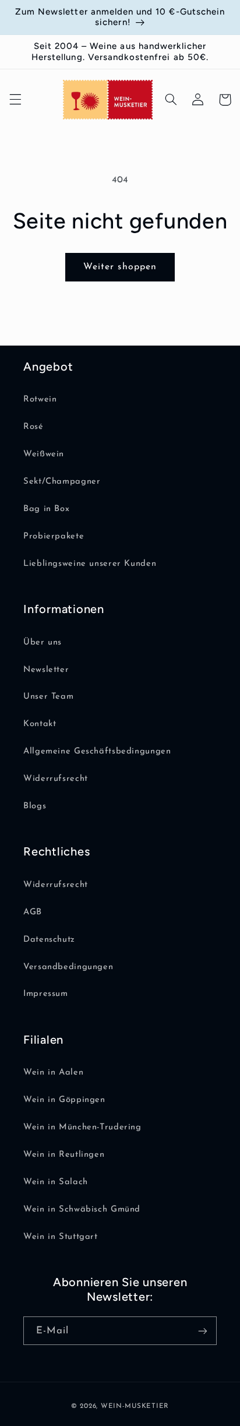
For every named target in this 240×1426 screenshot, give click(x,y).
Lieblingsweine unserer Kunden (89, 563)
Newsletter (46, 670)
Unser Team (48, 696)
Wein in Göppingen (64, 1100)
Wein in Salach (55, 1182)
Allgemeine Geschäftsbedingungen (97, 751)
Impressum (45, 994)
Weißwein (43, 454)
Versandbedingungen (68, 967)
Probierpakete (53, 536)
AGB (32, 912)
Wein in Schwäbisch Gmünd (81, 1209)
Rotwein (40, 399)
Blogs (34, 806)
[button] (15, 99)
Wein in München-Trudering (82, 1127)
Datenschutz (49, 939)
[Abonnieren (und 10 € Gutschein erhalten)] (202, 1330)
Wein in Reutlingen (63, 1154)
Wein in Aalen (53, 1072)
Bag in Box (46, 509)
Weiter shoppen (120, 267)
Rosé (33, 426)
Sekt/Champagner (61, 481)
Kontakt (39, 724)
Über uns (42, 642)
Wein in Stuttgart (60, 1237)
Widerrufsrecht (55, 778)
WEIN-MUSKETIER (135, 1406)
